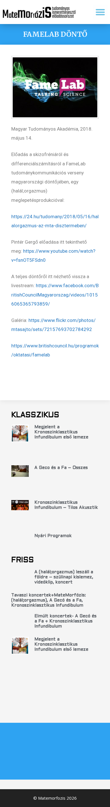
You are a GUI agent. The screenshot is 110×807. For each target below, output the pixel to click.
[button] (100, 12)
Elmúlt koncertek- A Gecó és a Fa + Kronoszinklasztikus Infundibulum (65, 621)
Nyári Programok (53, 536)
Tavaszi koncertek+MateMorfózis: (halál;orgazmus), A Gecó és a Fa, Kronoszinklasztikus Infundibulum (48, 600)
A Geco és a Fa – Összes (61, 468)
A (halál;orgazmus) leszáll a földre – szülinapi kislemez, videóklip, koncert (63, 577)
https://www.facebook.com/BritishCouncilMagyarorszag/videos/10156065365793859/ (55, 295)
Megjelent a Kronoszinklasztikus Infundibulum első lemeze (61, 432)
